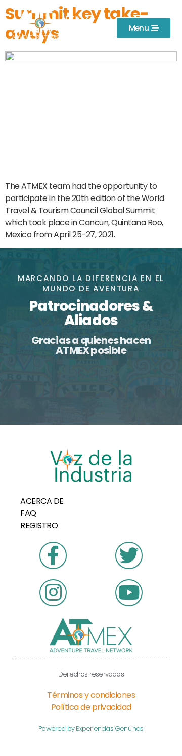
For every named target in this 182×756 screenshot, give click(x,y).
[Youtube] (128, 592)
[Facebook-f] (52, 555)
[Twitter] (128, 555)
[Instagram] (52, 592)
